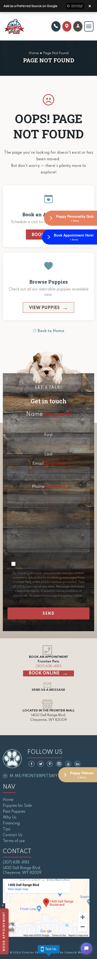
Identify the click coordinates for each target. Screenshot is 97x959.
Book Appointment (5, 931)
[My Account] (77, 26)
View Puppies (44, 308)
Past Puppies (14, 812)
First (48, 435)
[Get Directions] (67, 26)
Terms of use (14, 841)
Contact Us (12, 835)
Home (8, 800)
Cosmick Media (76, 952)
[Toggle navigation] (88, 26)
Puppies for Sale (17, 806)
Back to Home (51, 331)
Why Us (9, 817)
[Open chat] (86, 948)
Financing (11, 823)
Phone (48, 487)
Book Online (44, 673)
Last (48, 454)
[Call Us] (56, 26)
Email (48, 463)
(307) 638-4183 (48, 666)
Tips (6, 829)
